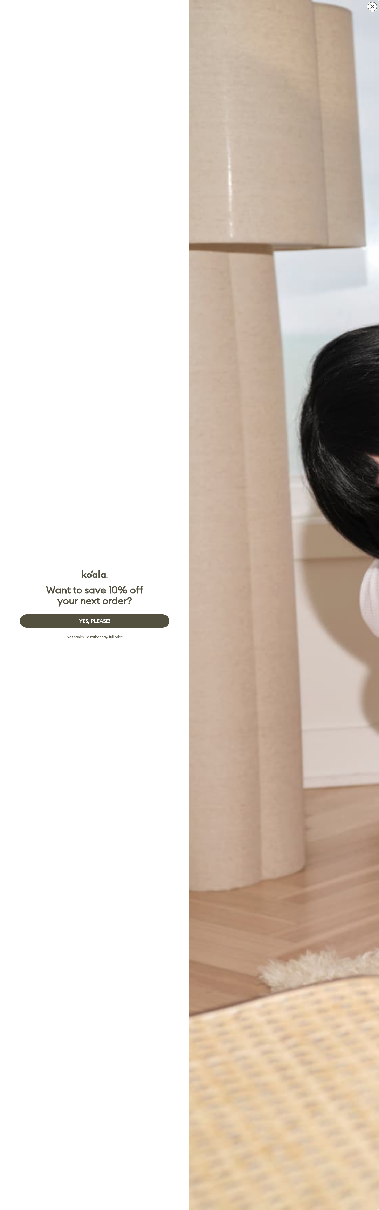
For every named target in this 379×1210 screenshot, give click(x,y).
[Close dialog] (372, 6)
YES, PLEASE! (94, 621)
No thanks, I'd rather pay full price (95, 637)
